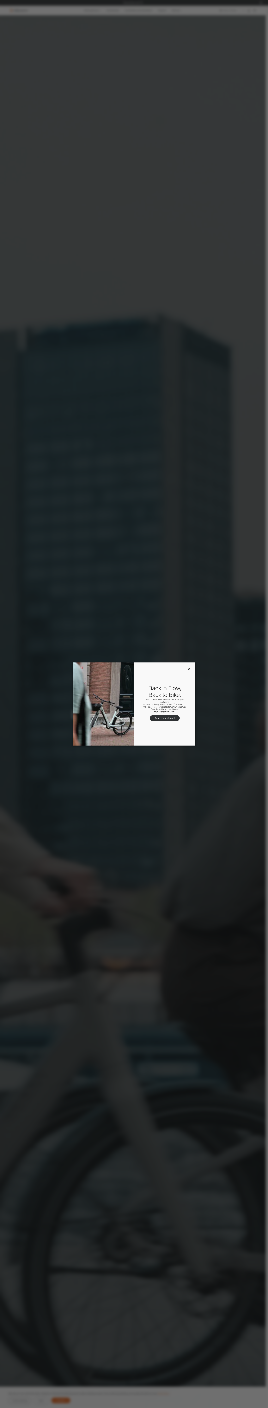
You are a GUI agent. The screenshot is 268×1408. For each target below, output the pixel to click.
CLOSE (188, 669)
